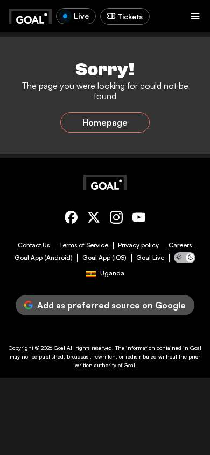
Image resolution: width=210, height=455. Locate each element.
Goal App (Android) (44, 257)
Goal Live (150, 257)
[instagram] (116, 219)
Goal (59, 347)
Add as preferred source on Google (111, 305)
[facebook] (71, 219)
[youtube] (139, 219)
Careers (180, 245)
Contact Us (34, 245)
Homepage (105, 122)
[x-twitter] (93, 219)
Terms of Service (83, 245)
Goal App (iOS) (104, 257)
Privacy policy (138, 245)
